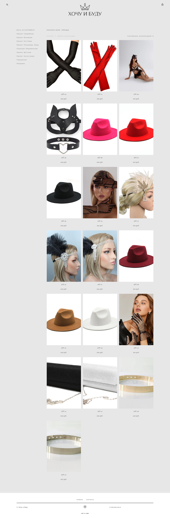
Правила (80, 499)
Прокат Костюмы (24, 41)
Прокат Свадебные (25, 34)
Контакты (90, 499)
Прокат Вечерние (25, 37)
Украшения (22, 60)
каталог (50, 36)
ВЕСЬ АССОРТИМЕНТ (26, 30)
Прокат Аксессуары (26, 56)
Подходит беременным (27, 48)
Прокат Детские (24, 52)
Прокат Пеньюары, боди (28, 45)
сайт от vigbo (85, 513)
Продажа (21, 63)
